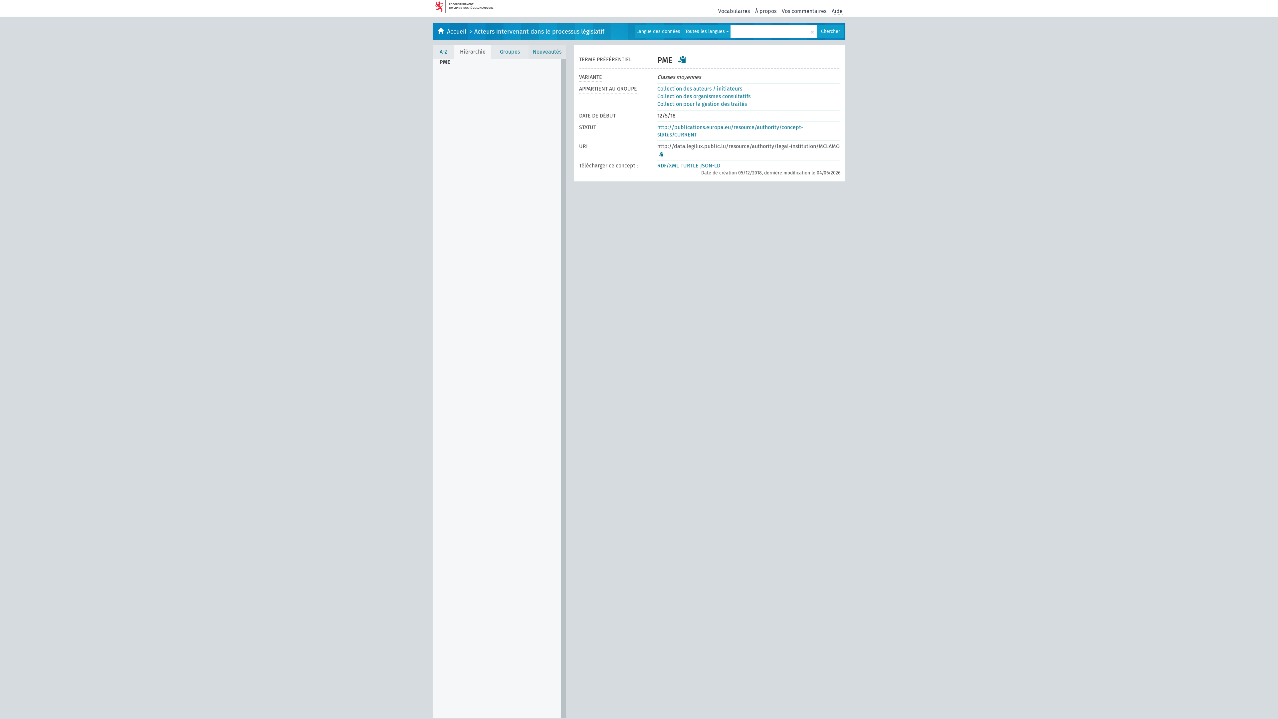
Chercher (830, 31)
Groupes (510, 52)
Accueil (457, 31)
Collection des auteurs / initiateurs (699, 89)
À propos (765, 11)
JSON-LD (710, 165)
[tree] (499, 388)
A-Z (443, 52)
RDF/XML (668, 165)
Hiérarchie (473, 52)
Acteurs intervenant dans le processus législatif (539, 31)
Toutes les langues (705, 31)
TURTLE (690, 165)
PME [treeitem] (445, 62)
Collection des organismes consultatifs (703, 96)
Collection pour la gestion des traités (702, 104)
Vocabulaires (734, 11)
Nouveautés (547, 52)
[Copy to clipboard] (682, 59)
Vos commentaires (804, 11)
